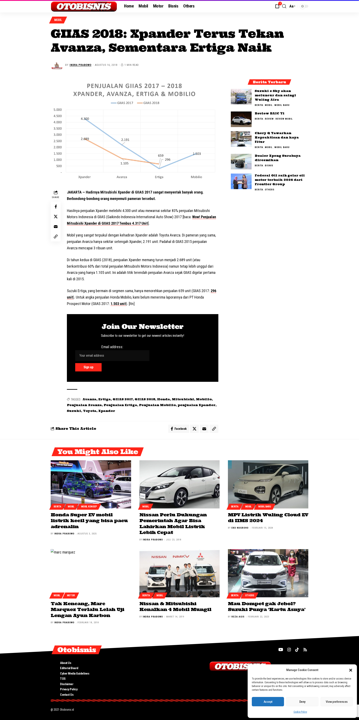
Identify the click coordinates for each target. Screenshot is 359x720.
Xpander (106, 411)
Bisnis (269, 165)
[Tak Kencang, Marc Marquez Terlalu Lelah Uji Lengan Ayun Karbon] (91, 573)
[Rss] (305, 649)
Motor (71, 595)
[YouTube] (280, 649)
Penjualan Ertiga (120, 405)
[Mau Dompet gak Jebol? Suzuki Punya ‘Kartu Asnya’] (268, 573)
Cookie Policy (300, 711)
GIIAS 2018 (145, 399)
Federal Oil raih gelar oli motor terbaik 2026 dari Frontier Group (280, 180)
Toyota (89, 411)
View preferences (337, 702)
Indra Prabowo (80, 64)
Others (269, 190)
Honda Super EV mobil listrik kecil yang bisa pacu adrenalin (89, 520)
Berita (259, 105)
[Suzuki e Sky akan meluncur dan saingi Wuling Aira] (241, 96)
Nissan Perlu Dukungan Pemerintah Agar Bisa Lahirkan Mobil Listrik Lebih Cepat (173, 523)
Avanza (89, 399)
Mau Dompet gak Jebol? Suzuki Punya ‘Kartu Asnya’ (266, 606)
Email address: (112, 347)
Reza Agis (238, 616)
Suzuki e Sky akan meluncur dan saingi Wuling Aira (275, 95)
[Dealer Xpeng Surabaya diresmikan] (241, 161)
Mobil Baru (282, 105)
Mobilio (204, 399)
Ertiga (104, 399)
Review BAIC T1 (269, 113)
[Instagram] (289, 649)
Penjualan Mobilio (157, 405)
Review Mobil (284, 119)
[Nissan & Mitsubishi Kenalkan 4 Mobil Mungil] (179, 573)
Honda (163, 399)
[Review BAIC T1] (241, 119)
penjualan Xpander (196, 405)
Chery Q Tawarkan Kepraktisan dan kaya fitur (277, 137)
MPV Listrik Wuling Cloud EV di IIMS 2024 (268, 518)
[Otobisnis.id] (84, 6)
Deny (302, 702)
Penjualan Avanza (84, 405)
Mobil (58, 20)
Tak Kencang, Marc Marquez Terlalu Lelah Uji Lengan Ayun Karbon (87, 609)
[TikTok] (297, 649)
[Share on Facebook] (56, 207)
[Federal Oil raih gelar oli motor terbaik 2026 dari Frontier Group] (241, 181)
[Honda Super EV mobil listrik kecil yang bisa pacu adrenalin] (91, 484)
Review (269, 119)
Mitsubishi (183, 399)
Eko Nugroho (239, 528)
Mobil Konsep (89, 506)
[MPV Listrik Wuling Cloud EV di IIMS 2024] (268, 484)
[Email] (56, 226)
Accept (268, 702)
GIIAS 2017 (123, 399)
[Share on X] (56, 217)
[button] (351, 670)
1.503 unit (118, 303)
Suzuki (74, 411)
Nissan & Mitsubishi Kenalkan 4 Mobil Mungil (175, 606)
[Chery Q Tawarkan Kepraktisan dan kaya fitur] (241, 139)
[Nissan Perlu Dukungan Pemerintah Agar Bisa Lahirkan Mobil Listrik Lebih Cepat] (179, 484)
